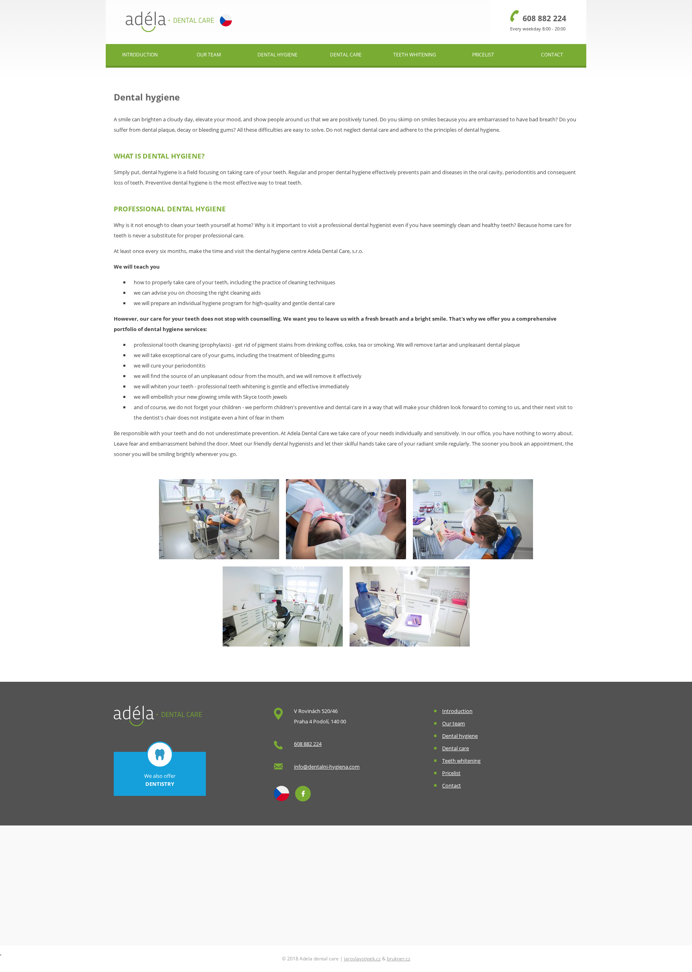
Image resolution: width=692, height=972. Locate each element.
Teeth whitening (414, 54)
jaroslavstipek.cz (362, 958)
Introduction (140, 54)
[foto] (219, 561)
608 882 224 (544, 18)
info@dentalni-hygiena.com (327, 766)
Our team (209, 54)
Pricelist (483, 54)
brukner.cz (398, 958)
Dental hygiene (277, 54)
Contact (552, 54)
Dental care (346, 54)
